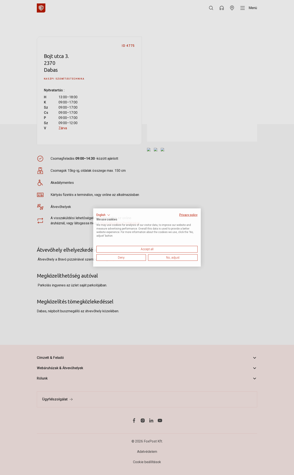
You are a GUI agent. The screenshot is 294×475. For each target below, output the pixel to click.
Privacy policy (188, 215)
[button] (103, 215)
